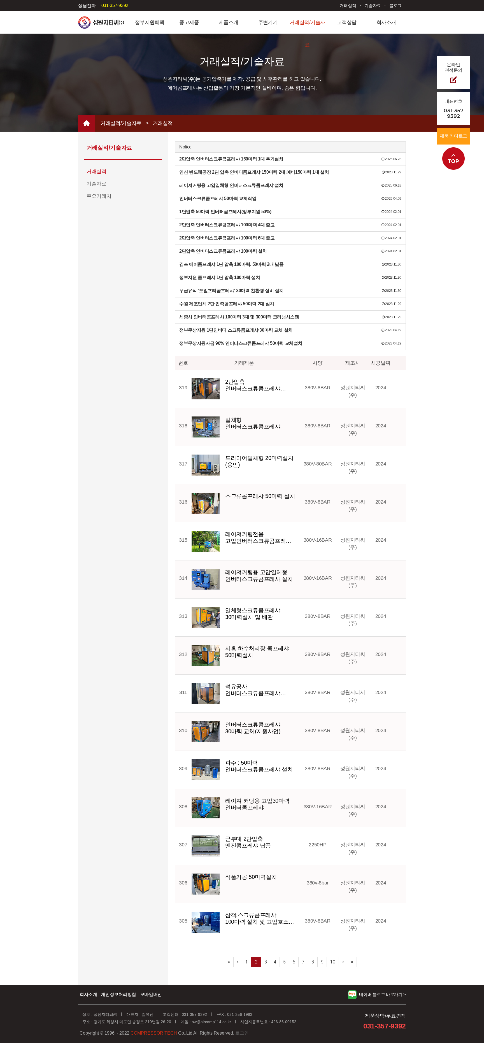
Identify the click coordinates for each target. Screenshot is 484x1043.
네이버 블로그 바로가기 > (382, 994)
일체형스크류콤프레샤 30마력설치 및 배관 (252, 613)
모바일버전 (151, 994)
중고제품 (189, 22)
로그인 (242, 1033)
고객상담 (347, 22)
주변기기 (268, 22)
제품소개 (228, 22)
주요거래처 (99, 196)
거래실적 (347, 5)
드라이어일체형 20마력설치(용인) (259, 461)
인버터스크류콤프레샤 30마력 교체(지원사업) (253, 727)
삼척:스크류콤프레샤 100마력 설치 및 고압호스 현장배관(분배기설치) (256, 918)
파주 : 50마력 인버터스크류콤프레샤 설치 (259, 766)
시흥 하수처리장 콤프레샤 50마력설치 (257, 651)
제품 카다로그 (453, 136)
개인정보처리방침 (118, 994)
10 (332, 962)
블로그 (395, 5)
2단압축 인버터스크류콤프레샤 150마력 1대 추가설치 (252, 385)
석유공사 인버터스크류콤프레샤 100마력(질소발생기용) (253, 690)
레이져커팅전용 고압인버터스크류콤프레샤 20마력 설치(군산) (258, 537)
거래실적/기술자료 (307, 27)
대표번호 (454, 109)
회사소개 (386, 22)
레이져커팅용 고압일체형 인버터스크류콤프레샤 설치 (259, 575)
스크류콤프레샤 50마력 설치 (260, 496)
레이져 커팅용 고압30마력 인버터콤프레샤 (257, 804)
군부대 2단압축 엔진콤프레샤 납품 (248, 842)
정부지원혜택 (149, 22)
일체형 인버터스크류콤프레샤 (252, 423)
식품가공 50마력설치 (251, 877)
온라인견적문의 (453, 67)
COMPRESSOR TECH (154, 1033)
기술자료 (372, 5)
